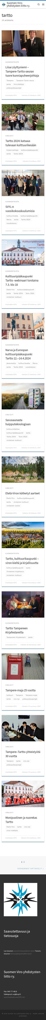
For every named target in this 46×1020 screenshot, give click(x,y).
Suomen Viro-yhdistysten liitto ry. (19, 1014)
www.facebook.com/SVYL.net (14, 997)
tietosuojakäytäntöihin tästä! (20, 954)
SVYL (15, 95)
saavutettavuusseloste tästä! (24, 951)
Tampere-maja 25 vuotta (20, 690)
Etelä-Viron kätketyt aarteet (22, 493)
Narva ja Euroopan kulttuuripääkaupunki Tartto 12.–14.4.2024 (18, 354)
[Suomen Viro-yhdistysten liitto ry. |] (4, 4)
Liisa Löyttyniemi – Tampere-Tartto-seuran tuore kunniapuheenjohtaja (22, 71)
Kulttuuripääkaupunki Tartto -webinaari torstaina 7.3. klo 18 (21, 280)
